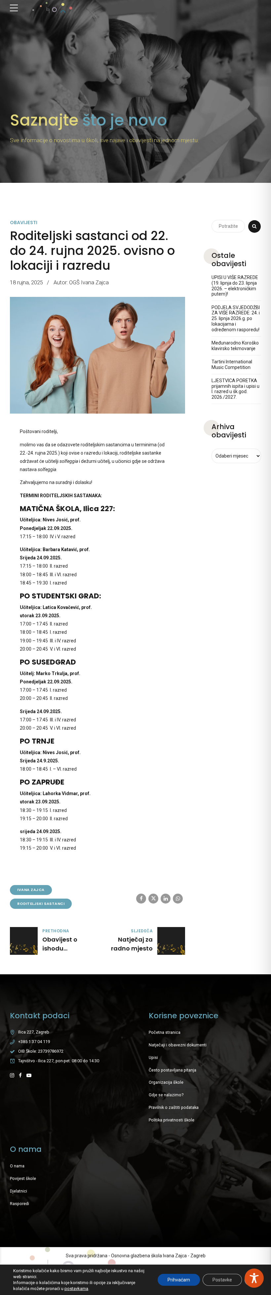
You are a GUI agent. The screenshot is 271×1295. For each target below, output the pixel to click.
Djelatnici (18, 1191)
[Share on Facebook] (141, 899)
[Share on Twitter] (153, 899)
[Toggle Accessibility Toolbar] (254, 1278)
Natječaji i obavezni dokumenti (178, 1044)
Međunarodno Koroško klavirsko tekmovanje (235, 345)
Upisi (153, 1057)
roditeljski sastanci (40, 903)
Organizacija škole (166, 1082)
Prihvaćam (179, 1279)
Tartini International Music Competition (232, 364)
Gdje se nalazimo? (166, 1094)
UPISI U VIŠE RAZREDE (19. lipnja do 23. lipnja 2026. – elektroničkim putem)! (235, 286)
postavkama (76, 1288)
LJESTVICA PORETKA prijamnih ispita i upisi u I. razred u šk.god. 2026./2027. (235, 389)
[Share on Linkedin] (166, 899)
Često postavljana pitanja (172, 1070)
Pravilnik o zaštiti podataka (174, 1107)
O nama (17, 1165)
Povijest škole (23, 1178)
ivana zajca (31, 889)
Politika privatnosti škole (171, 1119)
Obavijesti (23, 222)
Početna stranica (164, 1032)
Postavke (222, 1279)
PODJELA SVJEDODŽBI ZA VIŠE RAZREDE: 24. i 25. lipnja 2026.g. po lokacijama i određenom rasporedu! (236, 318)
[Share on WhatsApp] (178, 899)
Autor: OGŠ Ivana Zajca (81, 282)
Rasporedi (19, 1203)
